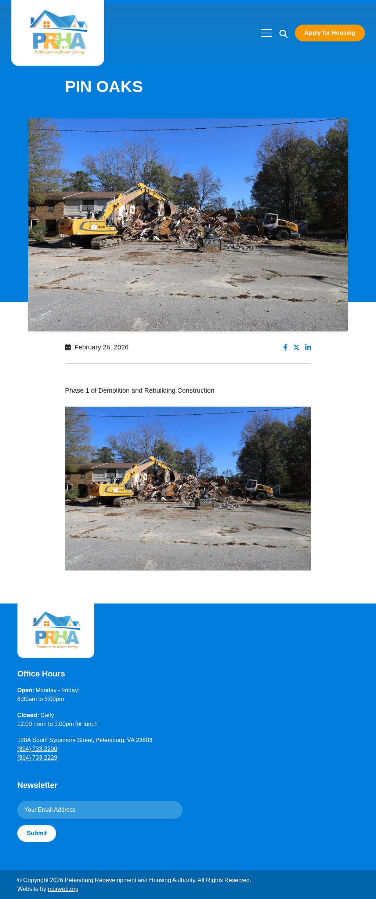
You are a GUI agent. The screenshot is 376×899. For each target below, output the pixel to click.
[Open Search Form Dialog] (283, 33)
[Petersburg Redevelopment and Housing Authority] (57, 33)
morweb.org (63, 889)
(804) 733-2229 (37, 758)
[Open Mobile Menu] (266, 32)
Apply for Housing (329, 33)
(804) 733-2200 (37, 749)
